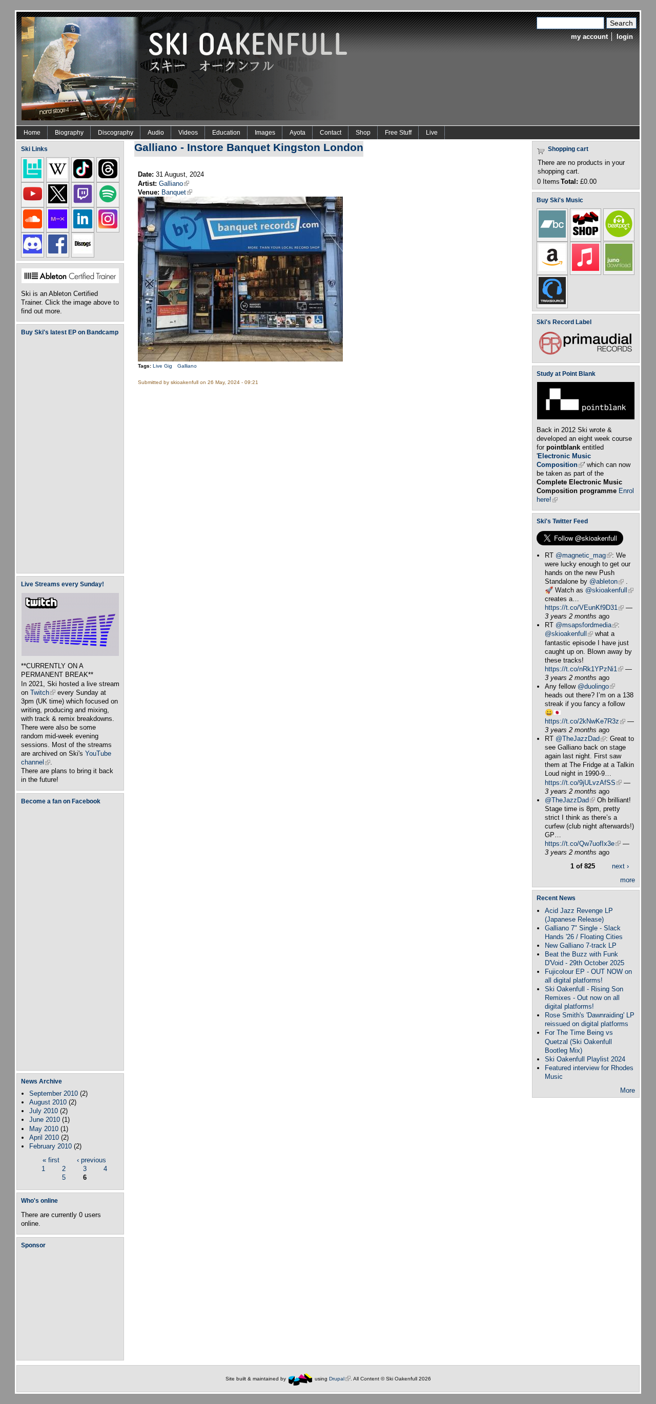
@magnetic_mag (584, 555)
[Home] (188, 68)
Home (32, 132)
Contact (330, 132)
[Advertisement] (72, 1304)
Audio (156, 132)
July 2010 (43, 1111)
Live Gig (162, 366)
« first (51, 1160)
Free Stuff (398, 132)
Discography (115, 132)
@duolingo (596, 686)
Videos (188, 132)
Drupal (340, 1378)
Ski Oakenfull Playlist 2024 (585, 1059)
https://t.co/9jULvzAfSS (583, 782)
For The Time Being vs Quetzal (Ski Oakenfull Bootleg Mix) (579, 1041)
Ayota (297, 132)
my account (589, 36)
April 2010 (44, 1137)
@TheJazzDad (581, 738)
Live (432, 132)
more (627, 880)
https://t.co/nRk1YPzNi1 (584, 669)
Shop (363, 132)
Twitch (42, 692)
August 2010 (48, 1102)
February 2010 (50, 1146)
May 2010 (43, 1129)
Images (265, 132)
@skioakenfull (609, 590)
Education (226, 132)
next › (620, 866)
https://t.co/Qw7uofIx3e (583, 843)
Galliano (174, 183)
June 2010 (44, 1119)
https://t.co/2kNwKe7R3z (585, 721)
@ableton (606, 581)
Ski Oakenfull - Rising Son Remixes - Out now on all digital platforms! (584, 997)
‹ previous (91, 1160)
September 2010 (53, 1093)
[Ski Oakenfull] (300, 1378)
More (627, 1090)
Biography (69, 132)
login (625, 36)
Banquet (176, 192)
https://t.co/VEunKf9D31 (584, 607)
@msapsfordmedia (587, 625)
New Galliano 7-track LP (581, 945)
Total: (569, 181)
